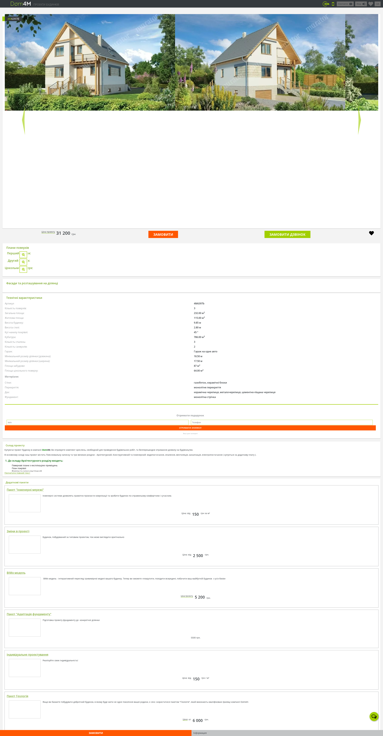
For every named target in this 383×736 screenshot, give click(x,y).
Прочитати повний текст (17, 628)
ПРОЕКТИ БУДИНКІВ (46, 4)
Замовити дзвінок (287, 234)
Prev (23, 120)
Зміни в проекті (18, 686)
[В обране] (371, 233)
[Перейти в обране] (370, 2)
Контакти (343, 3)
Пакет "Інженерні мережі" (25, 645)
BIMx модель (16, 728)
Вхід (359, 3)
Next (359, 120)
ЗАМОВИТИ (163, 234)
